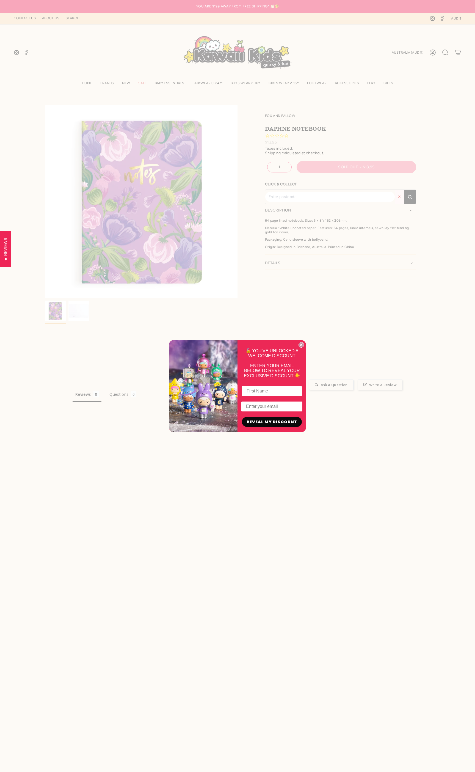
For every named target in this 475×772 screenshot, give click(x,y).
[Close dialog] (301, 345)
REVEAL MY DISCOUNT (272, 422)
